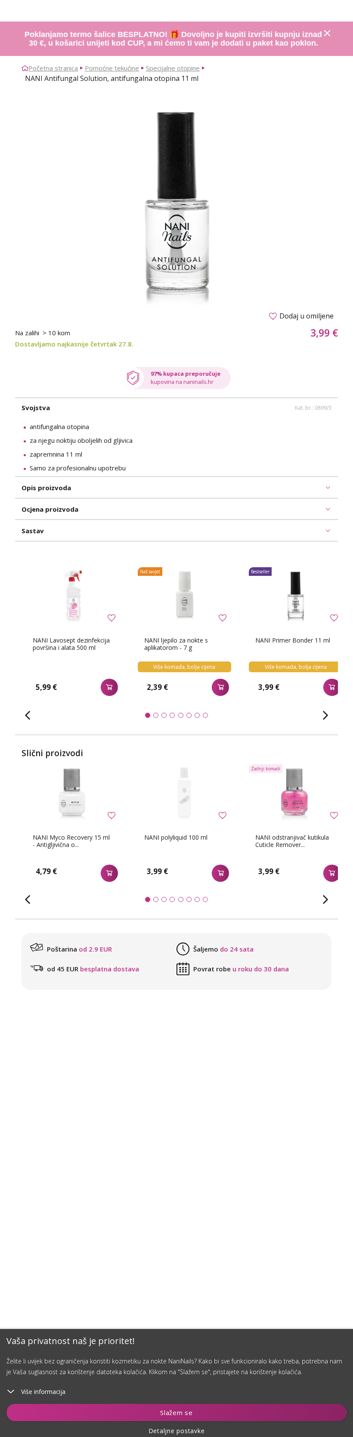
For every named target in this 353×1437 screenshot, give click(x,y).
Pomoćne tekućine (112, 68)
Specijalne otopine (173, 68)
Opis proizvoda (46, 487)
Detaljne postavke (177, 1431)
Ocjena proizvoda (50, 509)
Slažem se (176, 1412)
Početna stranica (53, 68)
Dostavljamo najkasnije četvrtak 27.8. (74, 344)
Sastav (33, 530)
